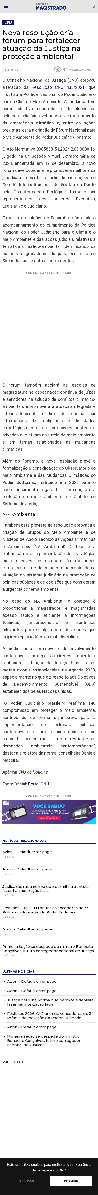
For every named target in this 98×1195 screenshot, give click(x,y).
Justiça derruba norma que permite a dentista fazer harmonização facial (45, 888)
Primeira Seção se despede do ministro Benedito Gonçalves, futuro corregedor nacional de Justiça (48, 948)
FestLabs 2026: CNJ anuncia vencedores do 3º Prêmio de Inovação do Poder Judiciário (45, 910)
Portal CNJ (38, 783)
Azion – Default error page (27, 852)
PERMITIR (71, 1181)
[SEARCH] (94, 6)
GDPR (61, 1170)
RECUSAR (26, 1181)
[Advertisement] (49, 325)
